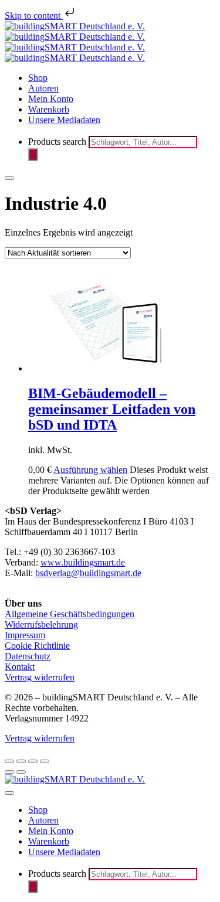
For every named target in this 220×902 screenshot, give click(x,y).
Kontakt (20, 667)
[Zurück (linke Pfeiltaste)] (9, 772)
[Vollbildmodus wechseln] (21, 761)
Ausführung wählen (90, 470)
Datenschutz (27, 656)
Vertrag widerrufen (40, 677)
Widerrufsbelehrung (41, 624)
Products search (58, 142)
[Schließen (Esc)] (44, 761)
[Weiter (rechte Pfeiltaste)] (21, 772)
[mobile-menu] (9, 178)
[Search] (33, 154)
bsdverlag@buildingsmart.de (88, 573)
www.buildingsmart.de (82, 562)
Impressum (25, 635)
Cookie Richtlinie (37, 646)
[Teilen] (33, 761)
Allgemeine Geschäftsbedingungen (69, 614)
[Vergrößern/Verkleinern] (9, 761)
